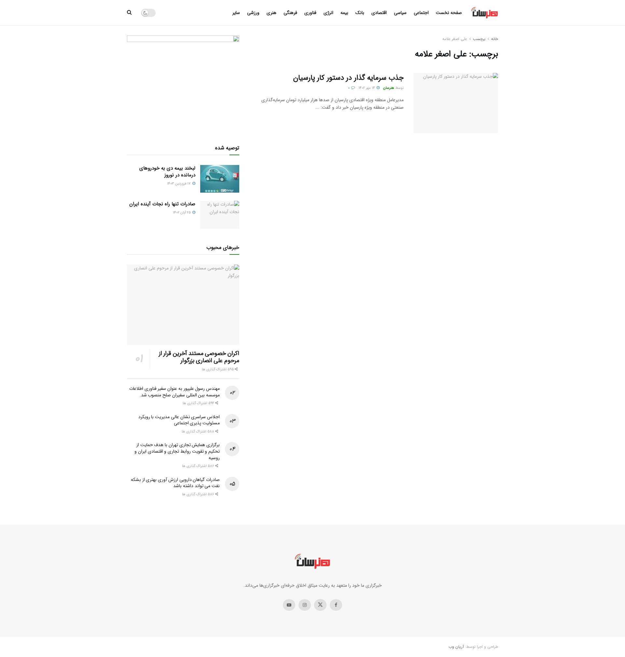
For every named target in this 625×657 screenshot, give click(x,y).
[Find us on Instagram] (305, 605)
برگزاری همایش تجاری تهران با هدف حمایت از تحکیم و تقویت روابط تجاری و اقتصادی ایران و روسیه (177, 451)
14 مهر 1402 (367, 88)
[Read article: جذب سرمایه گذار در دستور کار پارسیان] (455, 103)
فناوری (310, 12)
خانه (494, 39)
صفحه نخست (449, 12)
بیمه (344, 12)
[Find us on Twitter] (320, 605)
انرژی (328, 12)
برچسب (479, 39)
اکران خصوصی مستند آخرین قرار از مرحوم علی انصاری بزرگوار (199, 357)
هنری (271, 12)
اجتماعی (421, 12)
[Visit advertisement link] (183, 82)
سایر (236, 12)
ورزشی (253, 12)
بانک (359, 12)
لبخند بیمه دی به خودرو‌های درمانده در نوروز (167, 171)
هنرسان (388, 88)
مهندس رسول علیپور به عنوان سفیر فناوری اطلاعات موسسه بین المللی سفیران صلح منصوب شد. (174, 392)
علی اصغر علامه (454, 39)
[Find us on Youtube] (289, 605)
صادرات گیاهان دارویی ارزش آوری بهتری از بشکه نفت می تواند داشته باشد (175, 483)
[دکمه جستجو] (129, 12)
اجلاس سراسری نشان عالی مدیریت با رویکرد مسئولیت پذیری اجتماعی (179, 420)
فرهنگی (290, 12)
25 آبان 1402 (182, 212)
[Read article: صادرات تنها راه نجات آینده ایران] (219, 215)
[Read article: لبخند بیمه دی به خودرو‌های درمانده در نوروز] (219, 179)
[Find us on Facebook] (336, 605)
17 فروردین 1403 (179, 183)
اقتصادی (379, 12)
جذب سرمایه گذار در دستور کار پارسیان (348, 77)
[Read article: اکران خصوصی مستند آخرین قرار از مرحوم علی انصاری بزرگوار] (183, 305)
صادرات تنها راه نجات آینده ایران (162, 204)
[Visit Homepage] (484, 13)
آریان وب (456, 647)
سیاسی (400, 12)
